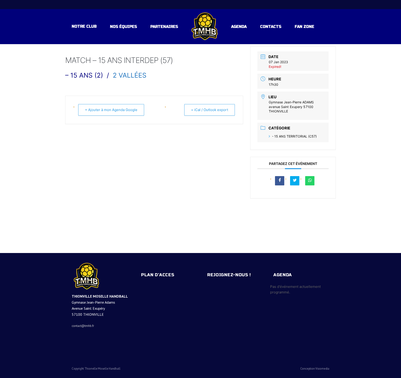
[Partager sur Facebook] (279, 180)
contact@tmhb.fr (83, 326)
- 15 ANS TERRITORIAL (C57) (294, 136)
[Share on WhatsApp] (309, 180)
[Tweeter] (294, 180)
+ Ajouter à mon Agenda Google (111, 110)
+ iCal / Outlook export (209, 110)
